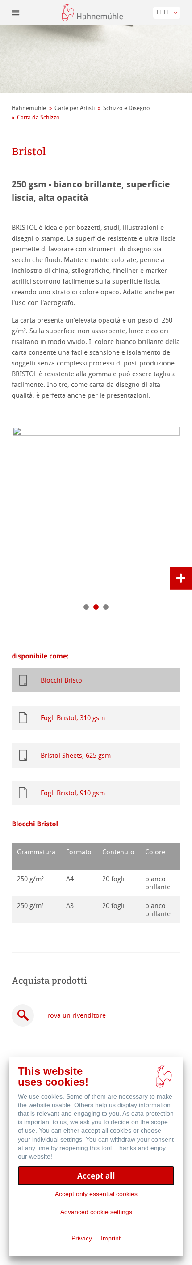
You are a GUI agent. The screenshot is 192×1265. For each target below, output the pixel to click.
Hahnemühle (29, 108)
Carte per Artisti (74, 108)
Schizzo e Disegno (126, 108)
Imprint (111, 1238)
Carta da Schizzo (38, 117)
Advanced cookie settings (96, 1211)
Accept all (96, 1175)
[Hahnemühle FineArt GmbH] (92, 12)
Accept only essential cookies (96, 1193)
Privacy (81, 1238)
